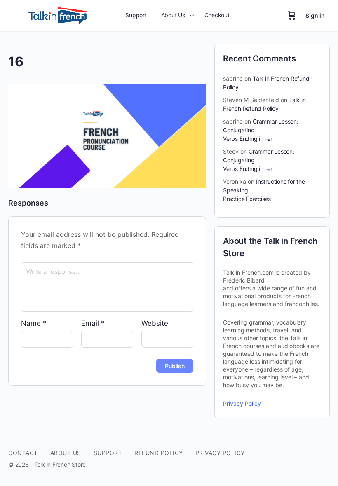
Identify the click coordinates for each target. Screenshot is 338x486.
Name (34, 323)
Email (93, 323)
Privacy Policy (242, 403)
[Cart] (291, 15)
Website (154, 323)
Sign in (315, 15)
